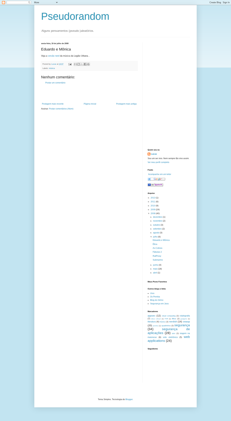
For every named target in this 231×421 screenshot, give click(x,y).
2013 (153, 198)
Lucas (154, 154)
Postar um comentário (55, 83)
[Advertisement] (89, 93)
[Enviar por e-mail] (75, 64)
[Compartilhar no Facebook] (85, 64)
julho (155, 237)
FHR (166, 319)
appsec (151, 315)
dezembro (158, 217)
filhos (174, 319)
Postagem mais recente (53, 104)
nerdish (173, 321)
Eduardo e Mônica (161, 240)
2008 (153, 213)
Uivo (152, 293)
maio (155, 269)
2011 (153, 201)
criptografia (185, 316)
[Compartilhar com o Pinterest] (88, 64)
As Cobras (157, 248)
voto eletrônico (170, 337)
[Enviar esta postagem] (70, 64)
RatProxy (157, 256)
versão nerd (53, 56)
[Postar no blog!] (78, 64)
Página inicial (90, 104)
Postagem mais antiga (126, 104)
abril (155, 273)
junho (156, 265)
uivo (173, 333)
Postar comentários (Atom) (61, 109)
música (52, 68)
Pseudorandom (75, 16)
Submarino (158, 260)
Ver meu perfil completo (158, 162)
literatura (152, 322)
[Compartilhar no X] (82, 64)
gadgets (183, 319)
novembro (158, 221)
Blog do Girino (156, 300)
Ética (155, 244)
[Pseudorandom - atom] (155, 185)
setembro (157, 229)
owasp (186, 321)
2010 (153, 206)
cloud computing (169, 316)
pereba (155, 326)
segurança (182, 325)
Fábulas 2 (157, 252)
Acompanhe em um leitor (159, 174)
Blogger (129, 399)
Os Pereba (155, 297)
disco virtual (156, 319)
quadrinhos (166, 326)
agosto (156, 233)
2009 (153, 209)
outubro (157, 225)
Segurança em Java (159, 303)
